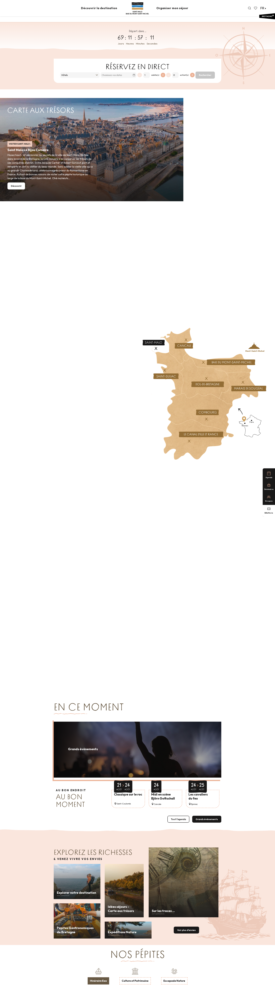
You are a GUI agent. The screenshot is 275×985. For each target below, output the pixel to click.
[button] (249, 8)
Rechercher (205, 75)
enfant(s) (184, 75)
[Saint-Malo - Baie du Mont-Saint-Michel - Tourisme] (137, 8)
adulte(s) (155, 75)
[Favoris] (255, 8)
